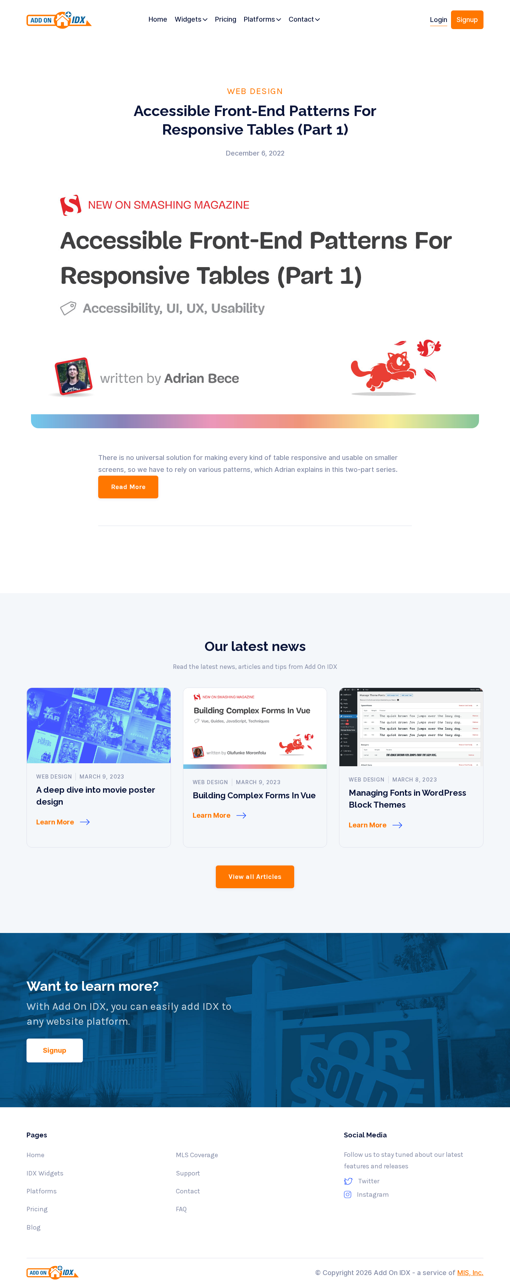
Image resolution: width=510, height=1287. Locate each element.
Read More (128, 487)
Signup (467, 20)
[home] (61, 23)
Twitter (368, 1181)
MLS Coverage (197, 1155)
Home (35, 1155)
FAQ (181, 1209)
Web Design (255, 90)
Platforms (42, 1191)
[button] (191, 20)
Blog (34, 1227)
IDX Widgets (45, 1173)
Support (188, 1173)
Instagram (373, 1194)
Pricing (37, 1209)
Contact (188, 1191)
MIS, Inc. (470, 1273)
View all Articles (255, 877)
